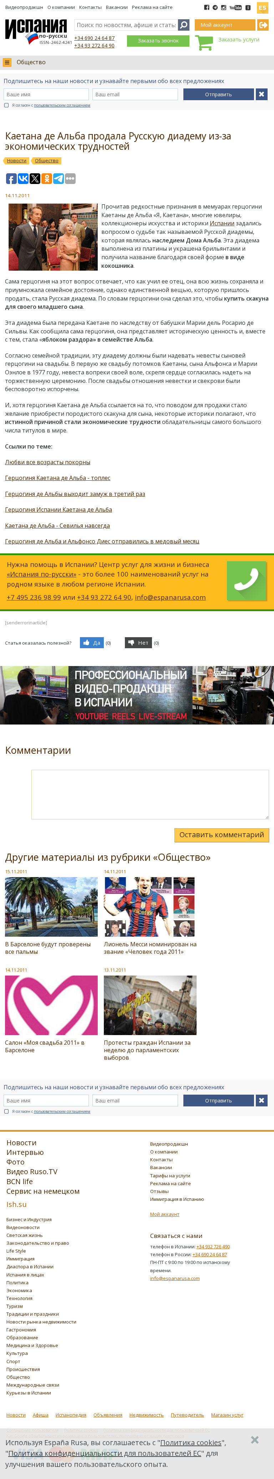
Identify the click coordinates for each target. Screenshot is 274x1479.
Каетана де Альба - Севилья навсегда (57, 525)
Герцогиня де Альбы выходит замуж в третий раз (75, 494)
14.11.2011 (115, 871)
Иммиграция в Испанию (177, 1199)
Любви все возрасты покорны (47, 462)
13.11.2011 (115, 970)
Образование (22, 1337)
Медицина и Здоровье (32, 1345)
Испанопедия (71, 1415)
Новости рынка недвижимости (41, 1322)
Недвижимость (147, 1415)
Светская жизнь (24, 1235)
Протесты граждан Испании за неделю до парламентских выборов (147, 1050)
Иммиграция (20, 1258)
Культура (17, 1353)
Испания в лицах (25, 1274)
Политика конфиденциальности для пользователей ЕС (104, 1453)
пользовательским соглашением (62, 105)
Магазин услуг (227, 1415)
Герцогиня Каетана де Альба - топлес (57, 478)
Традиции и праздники (32, 1314)
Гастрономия (21, 1329)
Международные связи (32, 1385)
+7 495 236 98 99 (34, 597)
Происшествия (23, 1369)
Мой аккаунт (164, 1214)
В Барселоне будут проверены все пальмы (48, 948)
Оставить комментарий (221, 834)
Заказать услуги (238, 39)
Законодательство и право (37, 1243)
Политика (17, 1282)
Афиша (41, 1415)
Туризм (14, 1306)
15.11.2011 (16, 871)
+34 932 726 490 (213, 1246)
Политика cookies (191, 1442)
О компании (61, 7)
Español (263, 5)
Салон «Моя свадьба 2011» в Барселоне (45, 1046)
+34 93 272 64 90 (94, 45)
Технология (19, 1298)
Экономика (19, 1290)
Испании (222, 223)
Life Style (16, 1251)
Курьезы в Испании (28, 1393)
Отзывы (159, 1191)
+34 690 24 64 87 (94, 38)
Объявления (107, 1415)
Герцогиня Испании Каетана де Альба (58, 509)
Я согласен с (51, 105)
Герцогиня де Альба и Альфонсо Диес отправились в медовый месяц (102, 541)
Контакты (90, 7)
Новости (16, 1415)
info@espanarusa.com (170, 597)
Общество (31, 62)
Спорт (13, 1361)
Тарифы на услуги (170, 1175)
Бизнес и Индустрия (29, 1219)
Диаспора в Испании (30, 1266)
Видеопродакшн (24, 7)
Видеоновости (23, 1227)
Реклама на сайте (152, 7)
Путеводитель (187, 1415)
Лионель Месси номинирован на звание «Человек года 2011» (150, 948)
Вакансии (117, 7)
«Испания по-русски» (41, 573)
